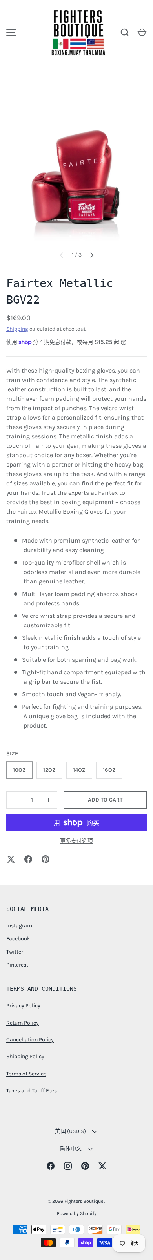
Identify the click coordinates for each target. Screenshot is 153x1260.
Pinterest (17, 964)
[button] (142, 32)
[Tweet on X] (11, 859)
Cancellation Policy (30, 1039)
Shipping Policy (25, 1056)
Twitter (14, 952)
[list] (76, 174)
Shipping (17, 329)
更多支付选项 (76, 841)
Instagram (19, 925)
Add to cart (105, 800)
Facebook (18, 938)
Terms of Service (26, 1073)
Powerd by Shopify (77, 1213)
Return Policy (22, 1022)
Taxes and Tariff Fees (31, 1090)
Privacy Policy (23, 1005)
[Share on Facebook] (28, 859)
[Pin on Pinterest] (45, 859)
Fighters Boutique (84, 1201)
